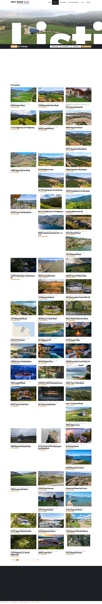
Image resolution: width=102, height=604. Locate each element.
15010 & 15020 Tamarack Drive (50, 383)
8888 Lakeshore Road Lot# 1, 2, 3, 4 (50, 234)
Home (49, 2)
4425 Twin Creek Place (20, 404)
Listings (55, 2)
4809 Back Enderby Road (21, 446)
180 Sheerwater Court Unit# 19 (78, 361)
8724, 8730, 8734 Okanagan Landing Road (49, 447)
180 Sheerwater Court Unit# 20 (78, 297)
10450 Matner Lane (45, 169)
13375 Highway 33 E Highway (22, 127)
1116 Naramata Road (46, 297)
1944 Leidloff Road (18, 383)
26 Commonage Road (46, 404)
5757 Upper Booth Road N (21, 531)
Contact (88, 2)
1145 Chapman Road (74, 510)
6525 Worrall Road (73, 233)
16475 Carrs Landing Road (21, 212)
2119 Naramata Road (19, 319)
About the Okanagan (74, 2)
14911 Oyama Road (45, 510)
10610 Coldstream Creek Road (77, 191)
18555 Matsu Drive (45, 361)
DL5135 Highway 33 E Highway (50, 211)
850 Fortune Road (18, 105)
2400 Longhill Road (46, 128)
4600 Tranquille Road (46, 276)
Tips (82, 2)
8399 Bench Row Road (75, 468)
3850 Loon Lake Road (19, 489)
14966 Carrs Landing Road (21, 361)
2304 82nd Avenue (46, 488)
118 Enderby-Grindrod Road (77, 531)
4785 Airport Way (73, 340)
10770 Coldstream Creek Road (50, 190)
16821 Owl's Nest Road (75, 383)
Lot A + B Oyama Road (74, 403)
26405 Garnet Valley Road (76, 276)
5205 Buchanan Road (46, 531)
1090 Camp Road (45, 552)
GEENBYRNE (63, 2)
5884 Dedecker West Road (76, 169)
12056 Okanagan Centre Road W (23, 277)
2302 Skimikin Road (74, 552)
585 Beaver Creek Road (47, 319)
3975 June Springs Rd (74, 107)
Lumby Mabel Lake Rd (74, 211)
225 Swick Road (72, 446)
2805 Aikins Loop (73, 425)
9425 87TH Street (18, 340)
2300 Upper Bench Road (20, 170)
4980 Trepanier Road (74, 127)
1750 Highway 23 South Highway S (20, 553)
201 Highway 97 (44, 340)
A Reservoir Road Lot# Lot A (76, 488)
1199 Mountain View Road (48, 105)
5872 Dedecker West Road (76, 149)
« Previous (13, 559)
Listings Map (86, 46)
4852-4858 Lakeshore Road (77, 319)
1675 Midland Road (73, 254)
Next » (38, 559)
